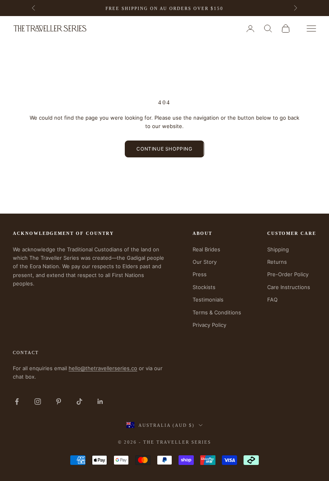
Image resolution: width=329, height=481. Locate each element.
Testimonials (208, 299)
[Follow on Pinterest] (59, 401)
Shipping (278, 249)
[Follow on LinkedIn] (100, 401)
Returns (277, 262)
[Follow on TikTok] (79, 401)
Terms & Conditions (217, 312)
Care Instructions (288, 287)
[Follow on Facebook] (17, 401)
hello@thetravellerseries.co (103, 368)
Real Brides (206, 249)
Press (200, 274)
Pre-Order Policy (288, 274)
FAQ (272, 299)
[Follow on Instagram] (38, 401)
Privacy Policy (209, 325)
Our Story (205, 262)
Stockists (204, 287)
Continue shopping (164, 149)
